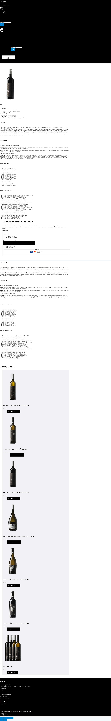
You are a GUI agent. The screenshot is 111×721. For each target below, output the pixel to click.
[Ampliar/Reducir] (1, 718)
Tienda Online (6, 5)
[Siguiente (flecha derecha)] (5, 720)
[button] (34, 104)
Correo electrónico (4, 698)
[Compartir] (8, 718)
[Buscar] (2, 24)
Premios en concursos (6, 190)
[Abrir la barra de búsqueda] (0, 21)
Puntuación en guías (5, 163)
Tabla (1, 104)
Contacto (5, 14)
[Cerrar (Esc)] (11, 718)
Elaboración (3, 122)
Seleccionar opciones (13, 411)
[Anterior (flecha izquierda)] (1, 720)
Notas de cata (3, 140)
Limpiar (9, 238)
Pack (6, 237)
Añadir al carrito (19, 243)
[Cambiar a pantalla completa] (5, 718)
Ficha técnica (5, 230)
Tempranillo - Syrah (7, 224)
